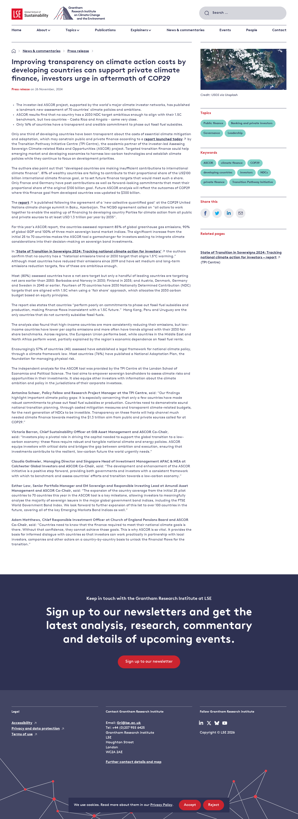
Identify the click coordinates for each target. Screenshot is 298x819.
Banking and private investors (251, 123)
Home (16, 30)
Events (225, 30)
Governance (212, 133)
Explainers (139, 30)
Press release (78, 51)
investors (246, 172)
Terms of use (22, 734)
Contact (279, 30)
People (251, 30)
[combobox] (242, 13)
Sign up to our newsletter (149, 662)
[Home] (14, 51)
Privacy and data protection (36, 728)
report (23, 203)
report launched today (163, 139)
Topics (71, 30)
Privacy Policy (161, 805)
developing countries (218, 172)
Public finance (213, 123)
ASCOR (208, 163)
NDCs (264, 172)
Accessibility (22, 723)
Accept (192, 806)
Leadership (235, 133)
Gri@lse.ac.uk (129, 723)
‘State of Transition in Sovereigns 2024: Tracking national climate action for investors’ (88, 251)
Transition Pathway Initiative (252, 182)
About (42, 30)
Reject (216, 806)
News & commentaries (185, 30)
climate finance (232, 163)
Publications (105, 30)
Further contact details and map (133, 762)
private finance (214, 182)
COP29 (255, 163)
